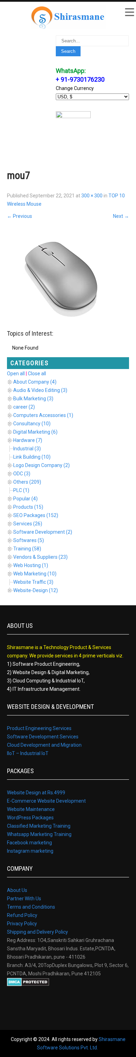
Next (121, 216)
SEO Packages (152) (35, 515)
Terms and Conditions (31, 907)
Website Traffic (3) (33, 582)
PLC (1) (21, 490)
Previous (19, 216)
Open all (16, 373)
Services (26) (27, 523)
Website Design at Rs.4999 (36, 792)
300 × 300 (92, 195)
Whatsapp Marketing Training (39, 834)
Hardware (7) (27, 440)
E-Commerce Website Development (46, 801)
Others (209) (27, 482)
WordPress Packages (30, 817)
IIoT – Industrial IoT (27, 753)
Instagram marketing (30, 851)
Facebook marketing (29, 842)
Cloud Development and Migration (44, 745)
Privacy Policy (22, 923)
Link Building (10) (32, 457)
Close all (37, 373)
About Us (17, 890)
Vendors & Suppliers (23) (40, 557)
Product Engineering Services (39, 728)
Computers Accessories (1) (43, 415)
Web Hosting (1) (30, 565)
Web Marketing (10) (34, 573)
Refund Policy (22, 915)
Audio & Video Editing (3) (40, 390)
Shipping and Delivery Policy (37, 932)
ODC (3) (21, 473)
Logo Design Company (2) (41, 465)
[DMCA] (28, 984)
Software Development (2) (42, 532)
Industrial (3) (27, 448)
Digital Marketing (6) (35, 432)
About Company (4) (34, 382)
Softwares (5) (28, 540)
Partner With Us (24, 898)
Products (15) (28, 507)
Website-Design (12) (35, 590)
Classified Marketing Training (38, 826)
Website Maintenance (31, 809)
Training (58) (27, 548)
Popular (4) (25, 498)
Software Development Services (42, 736)
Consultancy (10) (32, 423)
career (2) (24, 407)
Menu (129, 12)
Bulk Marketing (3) (33, 398)
